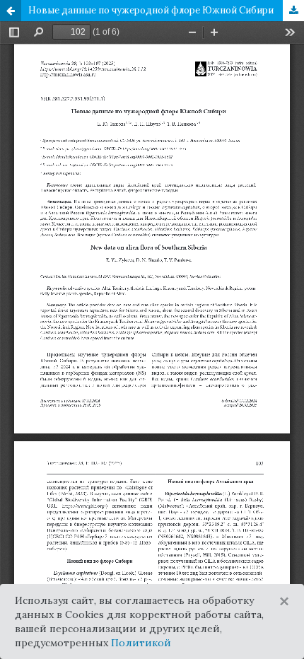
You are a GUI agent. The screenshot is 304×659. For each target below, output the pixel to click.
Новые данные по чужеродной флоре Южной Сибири (151, 10)
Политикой (141, 642)
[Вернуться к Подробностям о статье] (10, 10)
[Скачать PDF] (293, 10)
